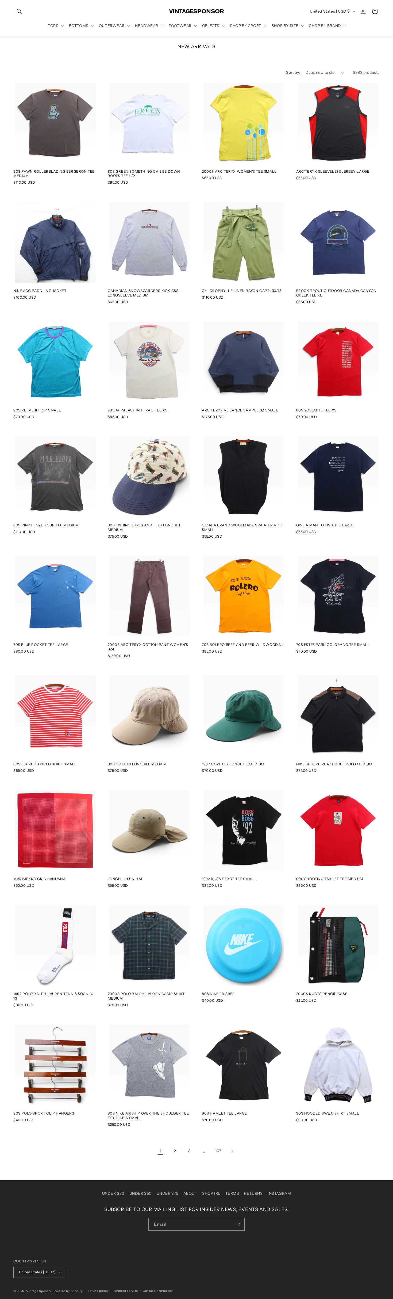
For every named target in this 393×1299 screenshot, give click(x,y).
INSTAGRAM (279, 1193)
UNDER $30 (113, 1193)
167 (218, 1150)
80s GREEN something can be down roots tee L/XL (144, 173)
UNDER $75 (167, 1193)
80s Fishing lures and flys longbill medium (145, 527)
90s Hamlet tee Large (224, 1113)
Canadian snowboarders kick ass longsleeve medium (143, 292)
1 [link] (160, 1151)
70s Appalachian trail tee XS (138, 410)
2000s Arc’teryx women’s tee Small (239, 171)
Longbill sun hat (125, 879)
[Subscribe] (238, 1224)
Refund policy (98, 1291)
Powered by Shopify (67, 1291)
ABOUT (190, 1193)
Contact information (158, 1291)
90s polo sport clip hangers (43, 1113)
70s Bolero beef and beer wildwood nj (243, 644)
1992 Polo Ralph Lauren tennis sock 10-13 (54, 996)
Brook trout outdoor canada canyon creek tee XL (336, 292)
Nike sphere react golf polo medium (334, 764)
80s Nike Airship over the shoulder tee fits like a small (148, 1115)
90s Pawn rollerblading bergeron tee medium (54, 173)
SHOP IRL (211, 1193)
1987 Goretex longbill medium (233, 764)
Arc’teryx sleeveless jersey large (332, 171)
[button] (19, 11)
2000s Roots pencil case (322, 994)
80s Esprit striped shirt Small (45, 764)
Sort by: (293, 72)
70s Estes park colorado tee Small (333, 644)
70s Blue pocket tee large (40, 644)
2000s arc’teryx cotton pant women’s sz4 (148, 646)
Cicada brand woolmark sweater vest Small (242, 527)
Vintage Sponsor (39, 1291)
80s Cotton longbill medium (137, 764)
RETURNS (253, 1193)
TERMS (232, 1193)
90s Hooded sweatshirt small (327, 1113)
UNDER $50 (140, 1193)
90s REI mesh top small (37, 410)
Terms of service (125, 1291)
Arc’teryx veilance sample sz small (240, 410)
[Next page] (232, 1151)
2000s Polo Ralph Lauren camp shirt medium (146, 996)
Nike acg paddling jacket (39, 290)
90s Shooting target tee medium (329, 879)
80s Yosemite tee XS (316, 410)
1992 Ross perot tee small (229, 879)
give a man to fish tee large (325, 525)
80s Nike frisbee (218, 994)
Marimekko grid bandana (39, 879)
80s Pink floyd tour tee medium (46, 525)
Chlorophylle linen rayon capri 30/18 (242, 290)
